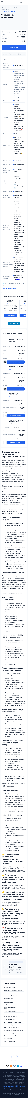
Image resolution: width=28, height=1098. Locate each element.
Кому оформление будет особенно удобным (13, 784)
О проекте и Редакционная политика (12, 1088)
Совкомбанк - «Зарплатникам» (11, 1025)
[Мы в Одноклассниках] (11, 1066)
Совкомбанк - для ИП (9, 998)
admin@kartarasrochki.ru (14, 1056)
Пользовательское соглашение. (11, 1086)
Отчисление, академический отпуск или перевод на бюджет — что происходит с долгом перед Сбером (14, 887)
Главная (4, 7)
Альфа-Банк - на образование (11, 1016)
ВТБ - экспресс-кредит (9, 1033)
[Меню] (2, 2)
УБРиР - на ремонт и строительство (13, 1022)
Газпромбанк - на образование (11, 1027)
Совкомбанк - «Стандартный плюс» (13, 993)
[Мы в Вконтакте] (14, 1066)
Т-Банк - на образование (10, 1011)
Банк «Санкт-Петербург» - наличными (10, 1008)
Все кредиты (14, 323)
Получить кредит (14, 47)
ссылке (18, 279)
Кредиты (10, 7)
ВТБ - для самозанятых (9, 1041)
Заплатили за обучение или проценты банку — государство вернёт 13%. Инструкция (12, 904)
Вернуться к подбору (9, 11)
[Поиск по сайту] (21, 2)
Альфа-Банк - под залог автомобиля (13, 1014)
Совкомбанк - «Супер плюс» (11, 995)
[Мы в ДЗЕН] (7, 1066)
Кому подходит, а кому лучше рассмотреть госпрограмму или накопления (12, 954)
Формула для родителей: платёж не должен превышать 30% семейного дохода (13, 923)
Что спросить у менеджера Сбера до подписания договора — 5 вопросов (13, 937)
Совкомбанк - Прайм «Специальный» (13, 990)
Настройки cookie (16, 1089)
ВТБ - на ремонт (8, 1038)
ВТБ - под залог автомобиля (11, 1035)
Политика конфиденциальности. (14, 1085)
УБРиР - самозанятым (9, 1019)
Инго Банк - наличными (9, 1004)
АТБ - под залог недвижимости (11, 987)
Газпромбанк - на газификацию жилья (13, 1030)
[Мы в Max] (21, 1066)
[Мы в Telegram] (18, 1066)
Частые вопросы (8, 786)
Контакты (22, 1086)
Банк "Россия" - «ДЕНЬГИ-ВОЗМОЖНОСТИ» (10, 1001)
